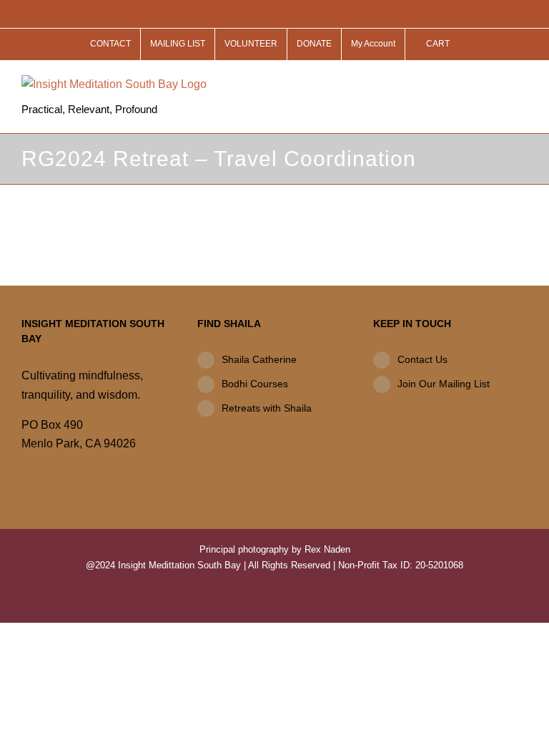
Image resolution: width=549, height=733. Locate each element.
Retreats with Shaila (267, 408)
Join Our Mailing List (443, 383)
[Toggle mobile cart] (496, 82)
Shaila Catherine (259, 359)
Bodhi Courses (255, 383)
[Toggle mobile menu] (522, 82)
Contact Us (422, 359)
